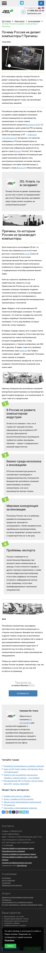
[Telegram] (27, 812)
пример (17, 151)
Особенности (23, 693)
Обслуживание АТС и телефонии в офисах (17, 902)
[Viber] (17, 812)
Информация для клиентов (12, 885)
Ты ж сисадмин (34, 21)
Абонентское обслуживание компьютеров (22, 802)
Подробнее (9, 940)
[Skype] (23, 812)
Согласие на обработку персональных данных (19, 854)
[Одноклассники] (6, 812)
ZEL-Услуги (6, 21)
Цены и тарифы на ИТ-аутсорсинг (19, 799)
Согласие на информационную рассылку (17, 863)
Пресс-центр (19, 21)
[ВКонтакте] (3, 812)
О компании (6, 878)
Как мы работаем (8, 880)
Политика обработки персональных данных (18, 848)
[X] (13, 812)
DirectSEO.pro (22, 865)
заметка (23, 350)
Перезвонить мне (34, 13)
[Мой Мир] (10, 812)
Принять (10, 946)
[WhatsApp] (20, 812)
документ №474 (33, 124)
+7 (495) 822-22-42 (35, 10)
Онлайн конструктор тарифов (17, 796)
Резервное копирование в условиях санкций (24, 766)
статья (27, 254)
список (21, 167)
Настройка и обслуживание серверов (20, 808)
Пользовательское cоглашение (13, 851)
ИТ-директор (9, 805)
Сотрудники (6, 883)
